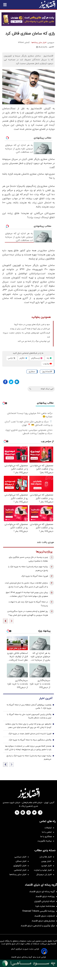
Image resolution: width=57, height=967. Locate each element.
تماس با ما (47, 832)
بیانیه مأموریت (45, 841)
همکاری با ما (46, 836)
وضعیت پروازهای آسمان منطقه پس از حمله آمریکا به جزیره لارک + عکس (29, 706)
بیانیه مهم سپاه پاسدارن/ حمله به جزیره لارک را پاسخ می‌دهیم (28, 568)
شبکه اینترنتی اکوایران (44, 901)
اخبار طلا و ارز (46, 856)
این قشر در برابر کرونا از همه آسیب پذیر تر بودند (30, 328)
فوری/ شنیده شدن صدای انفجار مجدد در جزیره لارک (29, 733)
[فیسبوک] (5, 382)
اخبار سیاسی (20, 856)
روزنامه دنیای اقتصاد (45, 896)
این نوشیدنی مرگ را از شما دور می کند (34, 341)
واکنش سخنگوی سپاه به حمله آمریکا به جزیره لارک (30, 740)
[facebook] (40, 812)
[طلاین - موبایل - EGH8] (28, 19)
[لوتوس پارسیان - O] (28, 963)
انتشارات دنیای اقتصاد (44, 916)
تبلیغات (48, 827)
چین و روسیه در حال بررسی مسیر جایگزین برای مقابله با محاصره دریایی (28, 559)
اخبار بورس (46, 861)
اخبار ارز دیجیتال (44, 874)
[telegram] (23, 812)
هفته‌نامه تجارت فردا (45, 906)
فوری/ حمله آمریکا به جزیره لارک (34, 576)
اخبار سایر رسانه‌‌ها (17, 874)
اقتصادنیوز (47, 371)
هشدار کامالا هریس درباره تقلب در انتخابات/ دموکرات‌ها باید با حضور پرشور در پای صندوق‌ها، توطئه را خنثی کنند (28, 748)
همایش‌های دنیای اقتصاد (43, 920)
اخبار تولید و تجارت (43, 870)
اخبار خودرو (46, 865)
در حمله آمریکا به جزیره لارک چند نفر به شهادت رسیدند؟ (28, 604)
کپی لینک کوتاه (47, 389)
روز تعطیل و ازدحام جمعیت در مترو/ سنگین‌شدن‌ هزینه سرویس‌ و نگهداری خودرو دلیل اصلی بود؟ (27, 613)
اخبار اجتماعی (20, 870)
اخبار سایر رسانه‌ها (38, 42)
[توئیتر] (11, 382)
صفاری (32, 371)
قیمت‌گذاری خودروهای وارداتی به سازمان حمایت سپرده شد (26, 335)
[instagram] (28, 812)
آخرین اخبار (45, 698)
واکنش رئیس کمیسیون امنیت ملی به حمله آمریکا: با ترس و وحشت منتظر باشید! (29, 716)
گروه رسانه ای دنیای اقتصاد (42, 891)
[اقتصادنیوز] (28, 793)
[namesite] (47, 5)
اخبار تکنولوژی (19, 865)
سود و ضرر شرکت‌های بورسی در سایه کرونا (32, 324)
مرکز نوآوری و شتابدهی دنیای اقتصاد (38, 925)
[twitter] (34, 812)
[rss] (17, 812)
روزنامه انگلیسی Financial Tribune (38, 911)
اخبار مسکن (21, 861)
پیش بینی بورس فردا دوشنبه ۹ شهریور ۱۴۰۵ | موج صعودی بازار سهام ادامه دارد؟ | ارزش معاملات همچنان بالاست (27, 594)
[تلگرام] (17, 382)
